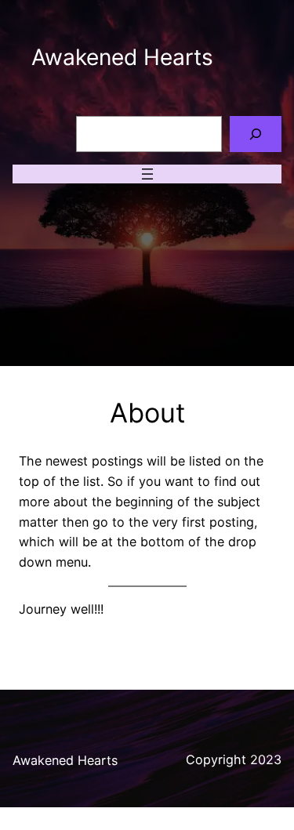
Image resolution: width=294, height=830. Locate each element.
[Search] (255, 134)
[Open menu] (147, 174)
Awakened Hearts (122, 57)
